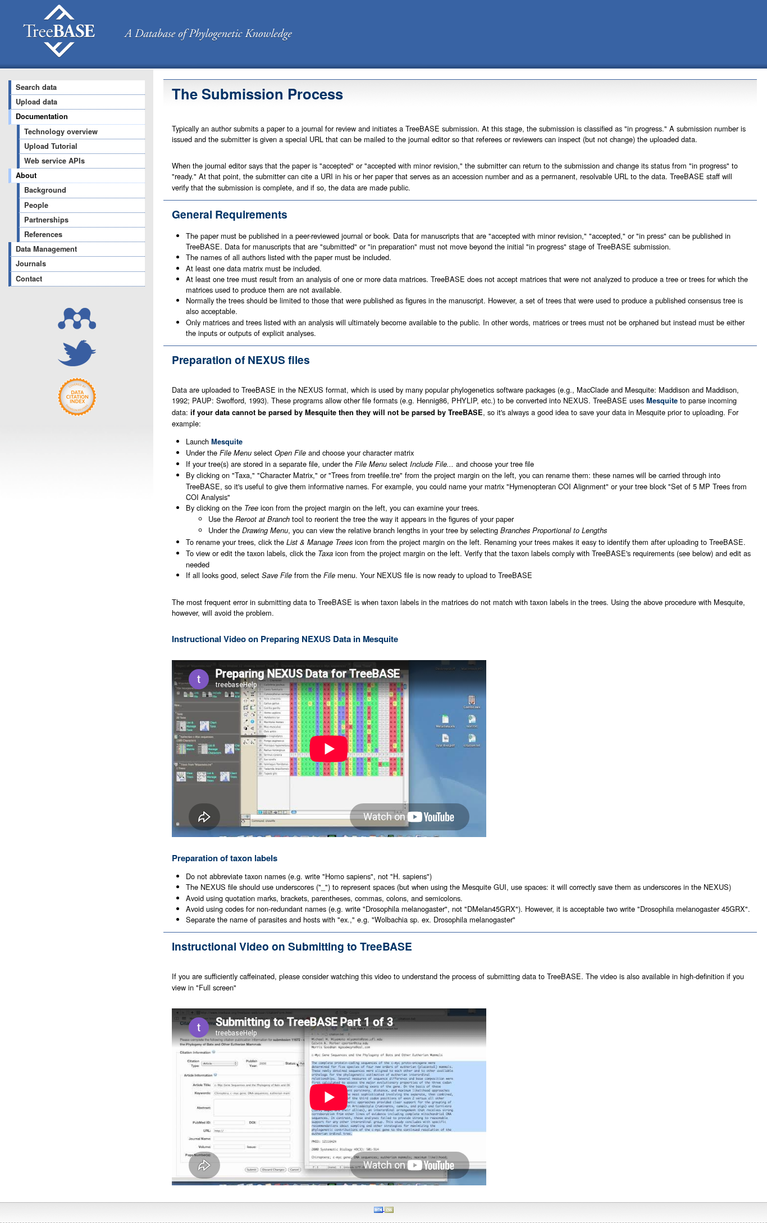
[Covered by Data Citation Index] (77, 413)
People (36, 205)
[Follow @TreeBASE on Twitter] (77, 363)
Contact (29, 279)
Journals (31, 263)
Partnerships (46, 220)
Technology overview (61, 131)
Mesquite (662, 400)
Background (45, 190)
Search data (36, 87)
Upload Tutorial (50, 146)
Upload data (36, 102)
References (43, 234)
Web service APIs (54, 161)
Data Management (46, 249)
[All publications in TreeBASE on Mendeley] (77, 326)
